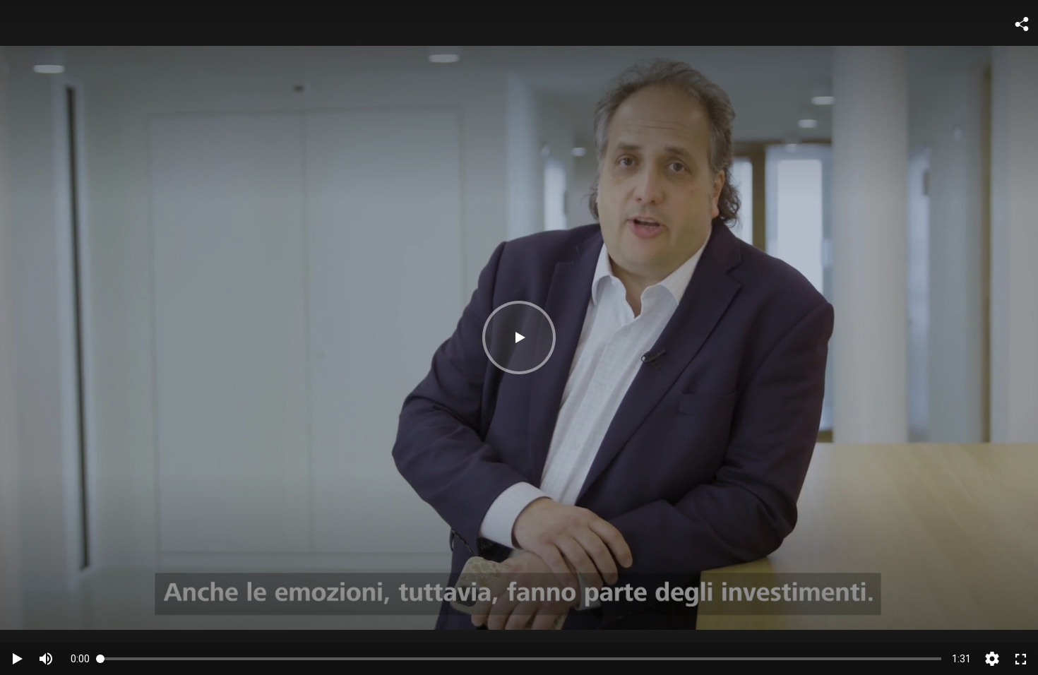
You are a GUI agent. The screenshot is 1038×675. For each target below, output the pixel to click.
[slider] (520, 658)
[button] (519, 337)
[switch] (46, 659)
